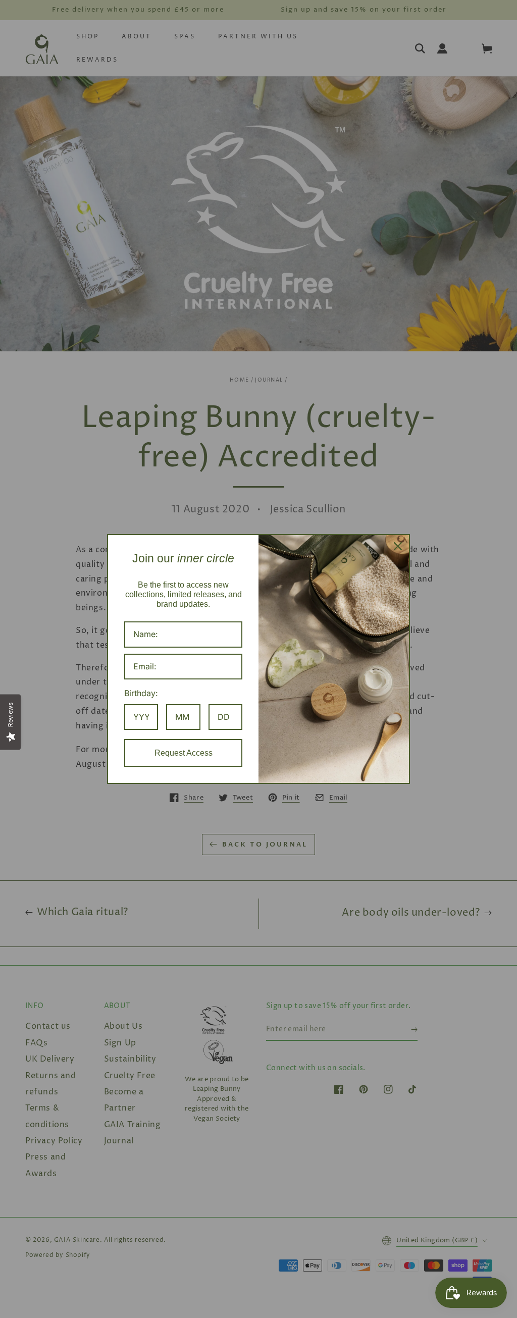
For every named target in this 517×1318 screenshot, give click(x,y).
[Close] (398, 546)
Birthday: (141, 693)
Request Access (183, 753)
